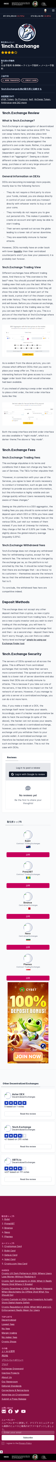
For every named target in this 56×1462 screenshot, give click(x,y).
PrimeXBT (28, 871)
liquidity (18, 251)
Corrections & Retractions (15, 1390)
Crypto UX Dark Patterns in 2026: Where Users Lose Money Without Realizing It (27, 1275)
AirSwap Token (42, 99)
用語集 (5, 1355)
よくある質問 (8, 1351)
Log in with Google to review (30, 774)
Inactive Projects (10, 1373)
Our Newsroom (10, 1381)
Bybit (28, 841)
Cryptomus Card (13, 1246)
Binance (28, 902)
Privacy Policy (25, 1443)
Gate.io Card (10, 1255)
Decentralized (9, 1320)
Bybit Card (9, 1250)
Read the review (28, 1114)
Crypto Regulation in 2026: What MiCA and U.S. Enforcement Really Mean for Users (26, 1309)
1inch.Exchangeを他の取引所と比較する (21, 89)
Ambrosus (6, 102)
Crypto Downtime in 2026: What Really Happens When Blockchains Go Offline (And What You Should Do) (27, 1291)
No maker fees (9, 1337)
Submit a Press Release (14, 1399)
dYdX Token (7, 99)
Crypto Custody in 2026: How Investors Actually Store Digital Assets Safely (27, 1301)
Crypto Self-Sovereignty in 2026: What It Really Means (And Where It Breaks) (27, 1283)
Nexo (28, 933)
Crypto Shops (9, 1341)
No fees (6, 1328)
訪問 (28, 854)
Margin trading (9, 1333)
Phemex (28, 964)
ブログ (5, 1364)
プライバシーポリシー (12, 1360)
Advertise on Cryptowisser (15, 1394)
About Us (7, 1377)
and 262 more (19, 102)
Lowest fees (8, 1324)
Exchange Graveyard (12, 1368)
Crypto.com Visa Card (15, 1263)
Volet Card (9, 1259)
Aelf (31, 99)
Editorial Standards (11, 1386)
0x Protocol (21, 99)
